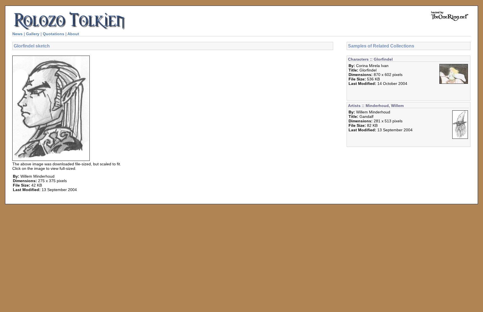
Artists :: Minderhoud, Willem (376, 105)
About (73, 34)
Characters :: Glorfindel (370, 59)
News (17, 34)
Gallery (32, 34)
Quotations (53, 34)
